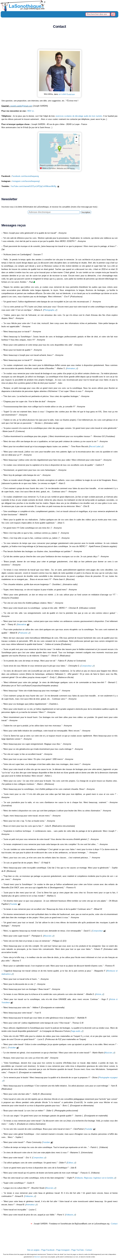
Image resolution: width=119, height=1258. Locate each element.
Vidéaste (69, 1215)
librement (37, 1257)
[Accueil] (59, 5)
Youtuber (13, 904)
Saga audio (75, 1031)
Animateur (70, 368)
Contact (114, 1224)
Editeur (70, 1163)
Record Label (94, 446)
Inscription (86, 212)
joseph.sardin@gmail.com (21, 106)
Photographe (49, 310)
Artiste (98, 994)
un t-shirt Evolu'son (67, 94)
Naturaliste (21, 624)
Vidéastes (29, 1196)
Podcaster (23, 633)
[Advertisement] (59, 39)
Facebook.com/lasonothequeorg (25, 176)
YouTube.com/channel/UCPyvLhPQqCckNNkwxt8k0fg (34, 186)
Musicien (47, 936)
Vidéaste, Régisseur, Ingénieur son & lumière (94, 1178)
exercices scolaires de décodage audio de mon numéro (79, 116)
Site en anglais (33, 1250)
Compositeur (86, 666)
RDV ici (30, 111)
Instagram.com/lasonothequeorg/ (26, 181)
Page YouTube (77, 1250)
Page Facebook (48, 1250)
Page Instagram (63, 1250)
